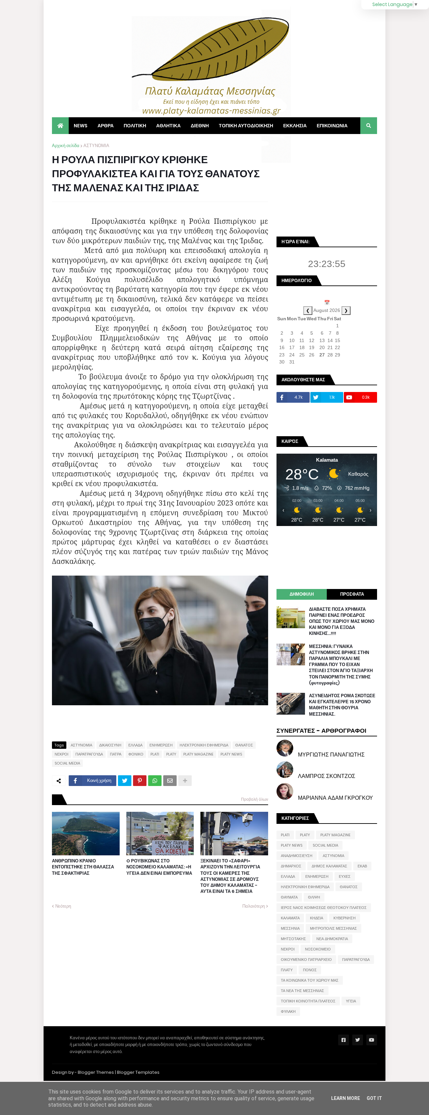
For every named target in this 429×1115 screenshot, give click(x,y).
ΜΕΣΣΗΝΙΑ (290, 928)
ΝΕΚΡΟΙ (61, 754)
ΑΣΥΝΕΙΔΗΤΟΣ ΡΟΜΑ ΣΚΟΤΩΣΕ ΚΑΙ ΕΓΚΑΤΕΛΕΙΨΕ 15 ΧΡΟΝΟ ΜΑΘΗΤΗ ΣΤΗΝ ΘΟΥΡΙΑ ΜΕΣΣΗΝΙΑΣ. (342, 705)
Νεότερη (63, 906)
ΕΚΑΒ (362, 866)
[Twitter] (124, 780)
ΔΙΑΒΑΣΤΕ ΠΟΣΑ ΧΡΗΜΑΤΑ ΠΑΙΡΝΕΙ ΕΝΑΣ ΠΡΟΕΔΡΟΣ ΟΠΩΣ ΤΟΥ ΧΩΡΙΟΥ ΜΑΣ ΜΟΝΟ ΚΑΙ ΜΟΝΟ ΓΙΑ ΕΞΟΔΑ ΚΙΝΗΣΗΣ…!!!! (341, 621)
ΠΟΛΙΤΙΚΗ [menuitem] (135, 125)
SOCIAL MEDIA (67, 763)
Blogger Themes (96, 1072)
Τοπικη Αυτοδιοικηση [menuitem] (246, 125)
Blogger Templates (138, 1072)
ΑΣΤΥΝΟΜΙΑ (96, 145)
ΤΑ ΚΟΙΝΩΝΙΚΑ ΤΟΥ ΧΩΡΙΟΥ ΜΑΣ (310, 980)
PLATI (154, 754)
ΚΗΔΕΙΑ (316, 918)
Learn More (345, 1098)
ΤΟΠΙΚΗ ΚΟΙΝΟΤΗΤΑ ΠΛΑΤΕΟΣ (308, 1001)
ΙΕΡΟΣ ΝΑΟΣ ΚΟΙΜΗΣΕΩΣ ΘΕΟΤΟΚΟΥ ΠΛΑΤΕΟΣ (324, 907)
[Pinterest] (139, 780)
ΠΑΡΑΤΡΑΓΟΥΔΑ (89, 754)
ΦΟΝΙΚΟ (135, 754)
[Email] (170, 780)
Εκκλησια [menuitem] (295, 125)
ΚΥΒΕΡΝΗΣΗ (344, 918)
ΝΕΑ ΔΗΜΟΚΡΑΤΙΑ (332, 938)
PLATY (171, 754)
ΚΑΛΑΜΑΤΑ (290, 918)
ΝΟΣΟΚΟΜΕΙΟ (318, 949)
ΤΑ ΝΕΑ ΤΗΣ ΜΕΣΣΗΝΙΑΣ (302, 990)
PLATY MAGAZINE (198, 754)
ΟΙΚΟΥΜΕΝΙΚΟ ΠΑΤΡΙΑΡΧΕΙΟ (306, 959)
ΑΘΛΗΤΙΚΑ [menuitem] (168, 125)
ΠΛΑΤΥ (287, 970)
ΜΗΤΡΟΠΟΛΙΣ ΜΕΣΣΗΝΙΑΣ (333, 928)
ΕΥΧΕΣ (345, 876)
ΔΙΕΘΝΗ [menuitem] (200, 125)
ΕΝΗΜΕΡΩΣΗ (161, 745)
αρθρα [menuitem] (106, 125)
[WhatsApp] (155, 780)
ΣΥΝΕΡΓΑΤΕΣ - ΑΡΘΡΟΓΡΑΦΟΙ (321, 730)
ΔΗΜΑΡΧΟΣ (291, 866)
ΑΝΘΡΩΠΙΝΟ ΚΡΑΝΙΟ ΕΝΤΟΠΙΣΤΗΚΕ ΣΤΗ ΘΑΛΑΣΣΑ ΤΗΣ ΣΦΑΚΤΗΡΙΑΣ (83, 867)
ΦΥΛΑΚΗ (288, 1011)
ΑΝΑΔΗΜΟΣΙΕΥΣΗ (296, 855)
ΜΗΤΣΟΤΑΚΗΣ (293, 938)
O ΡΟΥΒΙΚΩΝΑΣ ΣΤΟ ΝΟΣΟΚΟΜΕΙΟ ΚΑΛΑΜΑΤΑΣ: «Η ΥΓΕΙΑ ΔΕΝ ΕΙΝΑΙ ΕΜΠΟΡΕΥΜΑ (159, 867)
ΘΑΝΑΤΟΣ (244, 745)
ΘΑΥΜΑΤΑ (289, 897)
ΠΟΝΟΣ (310, 970)
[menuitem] (60, 125)
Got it (374, 1098)
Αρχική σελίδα (65, 145)
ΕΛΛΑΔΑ (135, 745)
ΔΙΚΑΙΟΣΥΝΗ (110, 745)
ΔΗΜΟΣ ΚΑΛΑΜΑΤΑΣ (329, 866)
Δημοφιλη (302, 594)
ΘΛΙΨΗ (314, 897)
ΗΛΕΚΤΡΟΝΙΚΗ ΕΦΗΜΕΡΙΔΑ (204, 745)
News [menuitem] (80, 125)
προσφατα (352, 594)
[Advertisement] (327, 184)
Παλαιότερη (253, 906)
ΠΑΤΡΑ (115, 754)
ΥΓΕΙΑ (351, 1001)
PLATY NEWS (231, 754)
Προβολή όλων (254, 799)
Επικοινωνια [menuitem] (332, 125)
